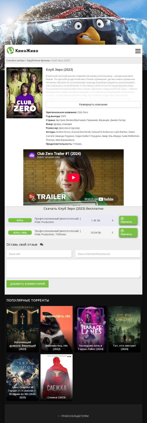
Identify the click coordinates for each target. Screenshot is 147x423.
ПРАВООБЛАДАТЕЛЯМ (75, 416)
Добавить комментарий (27, 283)
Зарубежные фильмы (38, 60)
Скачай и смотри (15, 60)
